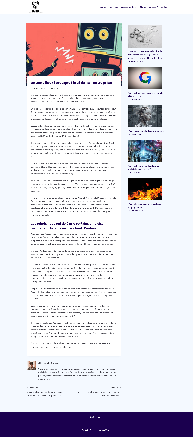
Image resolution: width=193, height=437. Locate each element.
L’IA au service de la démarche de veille (146, 130)
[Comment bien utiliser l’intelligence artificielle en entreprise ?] (147, 151)
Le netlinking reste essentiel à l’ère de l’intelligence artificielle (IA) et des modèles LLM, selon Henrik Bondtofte (145, 55)
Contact (163, 6)
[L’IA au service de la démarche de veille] (147, 116)
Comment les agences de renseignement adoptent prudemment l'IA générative (45, 392)
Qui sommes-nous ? (149, 6)
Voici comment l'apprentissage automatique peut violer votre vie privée (99, 392)
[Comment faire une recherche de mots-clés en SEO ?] (147, 78)
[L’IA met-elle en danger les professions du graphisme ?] (147, 189)
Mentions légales (96, 417)
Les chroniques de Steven (126, 6)
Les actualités (106, 6)
